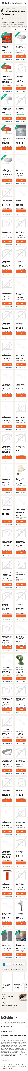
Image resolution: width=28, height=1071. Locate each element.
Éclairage (14, 8)
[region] (14, 18)
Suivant (21, 964)
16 (16, 964)
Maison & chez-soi (5, 8)
